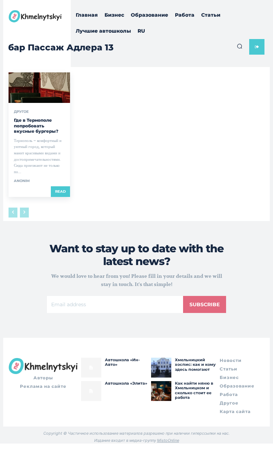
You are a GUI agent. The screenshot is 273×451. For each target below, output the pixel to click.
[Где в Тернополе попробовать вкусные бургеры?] (39, 87)
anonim (22, 180)
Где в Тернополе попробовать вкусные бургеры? (36, 125)
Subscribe (204, 304)
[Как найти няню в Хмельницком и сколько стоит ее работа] (161, 391)
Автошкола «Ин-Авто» (122, 362)
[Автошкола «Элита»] (91, 391)
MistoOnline (168, 440)
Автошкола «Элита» (126, 383)
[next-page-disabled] (24, 213)
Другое (21, 112)
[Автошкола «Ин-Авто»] (91, 368)
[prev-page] (13, 213)
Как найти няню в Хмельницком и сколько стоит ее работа (194, 390)
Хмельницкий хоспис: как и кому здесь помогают (195, 364)
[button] (239, 46)
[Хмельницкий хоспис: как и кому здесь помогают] (161, 368)
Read (60, 191)
